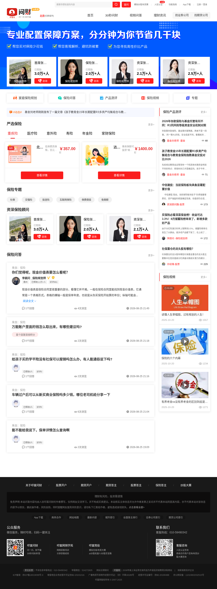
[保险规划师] (20, 228)
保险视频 (153, 98)
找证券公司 (183, 15)
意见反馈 (29, 570)
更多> (151, 124)
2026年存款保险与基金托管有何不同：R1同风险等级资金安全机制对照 (184, 123)
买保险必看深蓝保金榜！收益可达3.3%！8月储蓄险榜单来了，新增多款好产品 (185, 218)
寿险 (69, 133)
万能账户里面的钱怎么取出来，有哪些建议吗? (47, 327)
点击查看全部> (136, 507)
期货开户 (86, 485)
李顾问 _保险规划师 (34, 278)
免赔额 (104, 199)
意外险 (52, 133)
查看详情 (42, 175)
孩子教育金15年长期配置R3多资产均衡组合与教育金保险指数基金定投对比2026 (184, 155)
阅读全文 (28, 301)
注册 (199, 4)
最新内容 (92, 517)
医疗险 (32, 133)
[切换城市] (49, 16)
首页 (90, 15)
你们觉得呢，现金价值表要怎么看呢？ (41, 272)
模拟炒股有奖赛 (141, 4)
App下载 (187, 4)
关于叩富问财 (34, 485)
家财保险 (108, 133)
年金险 (87, 133)
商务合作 (56, 517)
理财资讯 (160, 15)
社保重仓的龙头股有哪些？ (178, 248)
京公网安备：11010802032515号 (188, 575)
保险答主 (161, 485)
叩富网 (117, 570)
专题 (195, 98)
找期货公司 (201, 15)
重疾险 (13, 133)
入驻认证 (158, 4)
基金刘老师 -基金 (176, 140)
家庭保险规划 (28, 98)
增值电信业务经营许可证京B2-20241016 (67, 575)
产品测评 (111, 98)
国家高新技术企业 (186, 570)
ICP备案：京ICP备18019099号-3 (30, 575)
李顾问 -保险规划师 (177, 238)
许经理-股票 (173, 264)
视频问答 (136, 15)
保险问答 (69, 98)
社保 (12, 199)
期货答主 (111, 485)
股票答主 (136, 485)
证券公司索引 (153, 517)
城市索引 (110, 517)
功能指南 (173, 4)
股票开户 (61, 485)
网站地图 (74, 517)
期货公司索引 (176, 517)
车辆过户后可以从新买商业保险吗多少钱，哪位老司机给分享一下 (61, 395)
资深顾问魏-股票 (175, 204)
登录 (205, 4)
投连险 (46, 199)
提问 (126, 4)
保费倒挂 (86, 199)
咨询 (45, 81)
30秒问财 (111, 15)
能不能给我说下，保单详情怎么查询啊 (41, 430)
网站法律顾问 (104, 570)
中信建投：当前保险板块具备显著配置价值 (183, 187)
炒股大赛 (186, 485)
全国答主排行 (130, 517)
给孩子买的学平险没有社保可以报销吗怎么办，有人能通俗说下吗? (62, 359)
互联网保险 (66, 199)
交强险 (28, 199)
